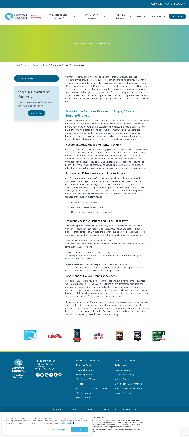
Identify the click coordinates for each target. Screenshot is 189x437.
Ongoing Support (123, 370)
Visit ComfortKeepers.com (125, 409)
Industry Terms (122, 379)
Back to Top (82, 398)
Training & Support (119, 16)
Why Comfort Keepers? (91, 16)
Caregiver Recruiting (124, 374)
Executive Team (83, 365)
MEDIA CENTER (156, 4)
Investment (157, 16)
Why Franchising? (84, 393)
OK (80, 430)
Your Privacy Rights (92, 409)
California (36, 65)
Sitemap (106, 409)
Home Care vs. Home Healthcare (91, 388)
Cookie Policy (74, 409)
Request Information (124, 393)
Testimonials (121, 365)
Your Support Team (85, 379)
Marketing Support (85, 374)
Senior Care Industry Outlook (128, 388)
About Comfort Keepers (126, 360)
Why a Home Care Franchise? (58, 16)
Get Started (177, 16)
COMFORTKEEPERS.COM (175, 4)
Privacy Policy (59, 409)
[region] (47, 423)
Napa (45, 65)
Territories (141, 16)
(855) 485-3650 (49, 369)
